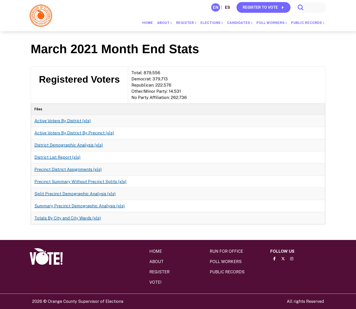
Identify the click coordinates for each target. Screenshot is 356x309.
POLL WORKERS (270, 23)
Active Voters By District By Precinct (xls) (74, 132)
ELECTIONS (210, 23)
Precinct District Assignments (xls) (68, 169)
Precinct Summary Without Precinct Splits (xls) (80, 181)
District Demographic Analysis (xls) (68, 145)
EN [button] (216, 7)
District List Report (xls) (57, 157)
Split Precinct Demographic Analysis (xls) (75, 193)
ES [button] (227, 7)
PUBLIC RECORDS (306, 23)
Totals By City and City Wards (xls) (67, 218)
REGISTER (185, 23)
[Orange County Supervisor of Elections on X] (283, 258)
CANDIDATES (238, 23)
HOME (147, 23)
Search (300, 7)
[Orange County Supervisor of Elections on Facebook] (274, 258)
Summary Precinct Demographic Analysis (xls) (79, 205)
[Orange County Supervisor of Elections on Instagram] (291, 258)
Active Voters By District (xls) (62, 120)
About (163, 23)
